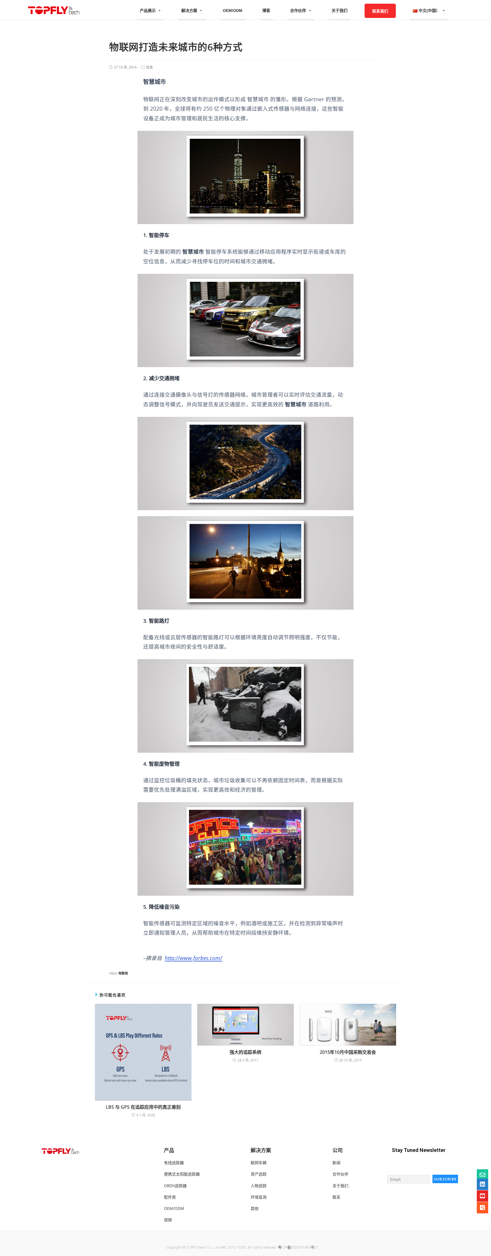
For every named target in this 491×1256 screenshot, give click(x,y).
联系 (336, 1197)
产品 (169, 1150)
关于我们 (340, 10)
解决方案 (189, 10)
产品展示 (148, 10)
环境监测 (259, 1197)
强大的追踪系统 (245, 1052)
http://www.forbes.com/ (193, 957)
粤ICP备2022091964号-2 (298, 1247)
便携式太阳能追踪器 (182, 1174)
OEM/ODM (232, 10)
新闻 (336, 1162)
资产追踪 (259, 1174)
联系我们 (380, 11)
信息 (149, 67)
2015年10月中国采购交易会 (348, 1052)
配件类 (170, 1197)
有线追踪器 (174, 1162)
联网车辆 (259, 1162)
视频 (168, 1219)
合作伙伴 (298, 10)
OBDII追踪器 (175, 1185)
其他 (255, 1208)
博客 (266, 10)
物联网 (123, 973)
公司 (337, 1150)
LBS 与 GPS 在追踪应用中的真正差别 (143, 1107)
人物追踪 (259, 1185)
